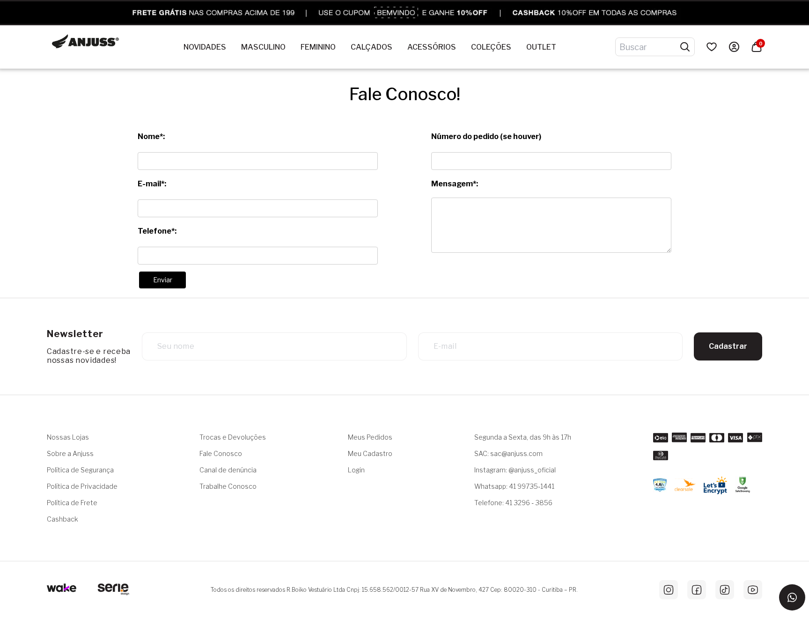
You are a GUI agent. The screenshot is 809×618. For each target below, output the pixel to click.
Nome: (151, 136)
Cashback (62, 519)
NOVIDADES (205, 47)
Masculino (263, 47)
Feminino (318, 47)
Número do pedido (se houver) (486, 136)
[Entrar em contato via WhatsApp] (792, 597)
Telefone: (157, 231)
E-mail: (152, 183)
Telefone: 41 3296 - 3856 (513, 503)
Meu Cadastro (370, 453)
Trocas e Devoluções (232, 437)
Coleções (491, 47)
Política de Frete (72, 503)
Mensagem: (454, 183)
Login (356, 470)
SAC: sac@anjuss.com (508, 453)
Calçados (371, 47)
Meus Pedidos (370, 437)
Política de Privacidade (82, 486)
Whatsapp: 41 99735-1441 (514, 486)
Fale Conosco (220, 453)
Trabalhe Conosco (228, 486)
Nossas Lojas (68, 437)
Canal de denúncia (228, 470)
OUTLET (541, 47)
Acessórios (431, 47)
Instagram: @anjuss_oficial (515, 470)
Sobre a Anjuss (70, 453)
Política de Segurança (80, 470)
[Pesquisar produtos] (685, 47)
